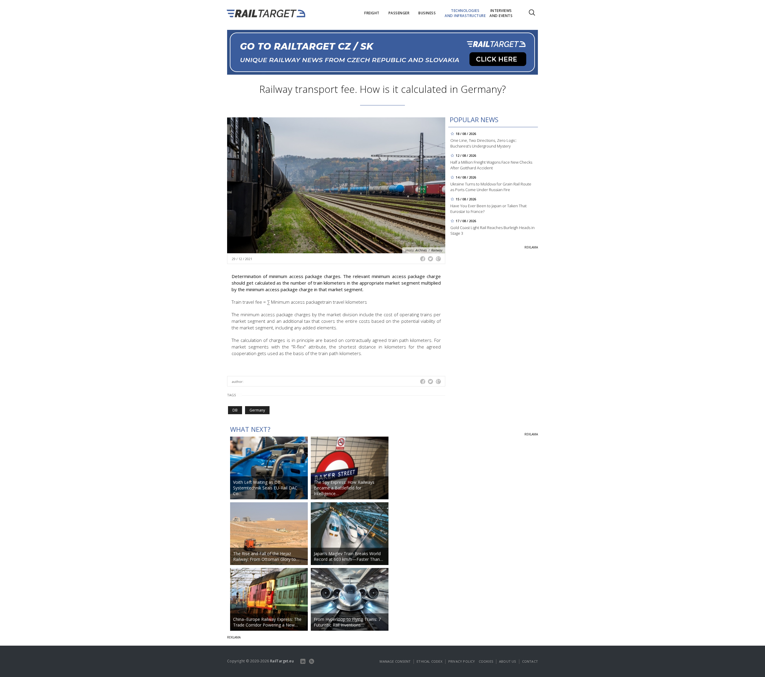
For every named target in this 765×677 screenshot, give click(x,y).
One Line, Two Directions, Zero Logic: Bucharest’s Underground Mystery (483, 143)
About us (507, 661)
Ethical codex (429, 661)
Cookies (486, 661)
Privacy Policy (461, 661)
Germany (257, 410)
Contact (530, 661)
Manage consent (395, 661)
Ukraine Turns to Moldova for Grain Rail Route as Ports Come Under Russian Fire (490, 186)
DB (235, 410)
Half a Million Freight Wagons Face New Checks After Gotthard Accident (491, 165)
